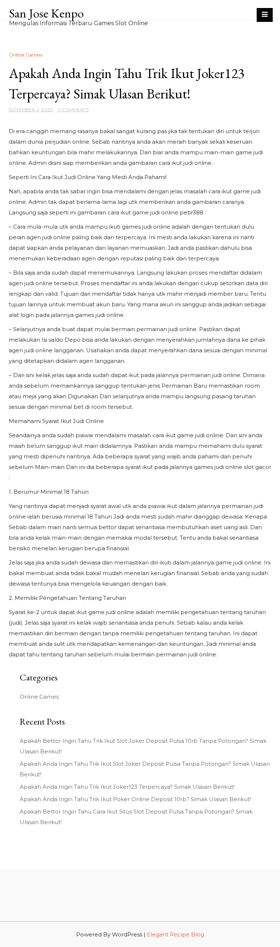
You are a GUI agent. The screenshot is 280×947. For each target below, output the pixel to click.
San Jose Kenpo (46, 13)
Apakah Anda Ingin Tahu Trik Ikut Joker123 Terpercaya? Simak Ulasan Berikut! (127, 786)
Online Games (25, 55)
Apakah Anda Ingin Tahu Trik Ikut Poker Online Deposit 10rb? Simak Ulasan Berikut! (135, 799)
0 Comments (73, 109)
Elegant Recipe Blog (175, 934)
